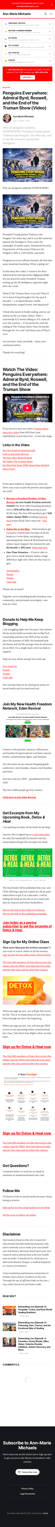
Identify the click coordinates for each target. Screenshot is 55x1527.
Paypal (9, 574)
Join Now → (28, 77)
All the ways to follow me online (19, 1214)
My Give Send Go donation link (19, 450)
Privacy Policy (27, 1488)
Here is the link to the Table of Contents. (24, 910)
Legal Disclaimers (27, 1494)
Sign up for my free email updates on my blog (26, 1207)
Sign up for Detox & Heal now (27, 1047)
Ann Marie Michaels (23, 116)
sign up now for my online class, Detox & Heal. (27, 954)
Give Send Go (10, 666)
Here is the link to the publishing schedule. (25, 913)
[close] (52, 5)
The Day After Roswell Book (17, 457)
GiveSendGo (12, 570)
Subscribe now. (40, 547)
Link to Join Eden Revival (16, 454)
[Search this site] (46, 14)
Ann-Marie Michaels (17, 13)
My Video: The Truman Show (18, 461)
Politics (6, 88)
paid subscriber (42, 834)
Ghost (45, 1513)
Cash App (11, 581)
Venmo (10, 578)
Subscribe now (29, 1472)
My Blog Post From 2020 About (19, 465)
